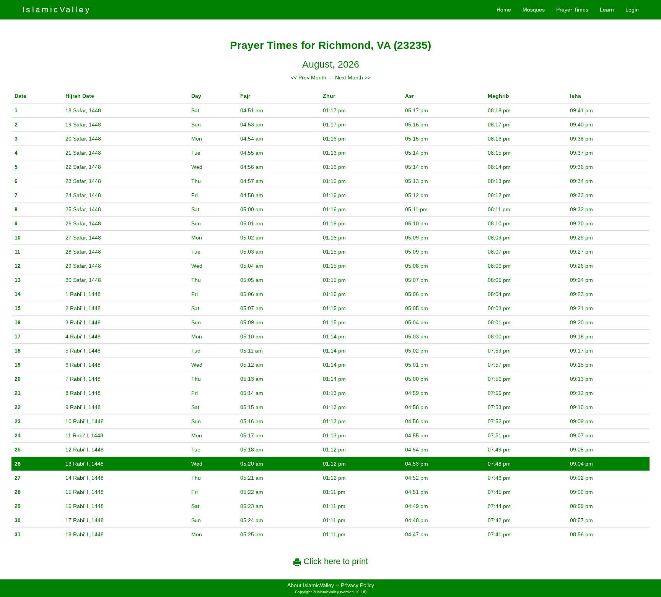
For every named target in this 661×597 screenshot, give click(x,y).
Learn (607, 9)
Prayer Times (572, 9)
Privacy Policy (357, 585)
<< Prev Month (308, 77)
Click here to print (334, 561)
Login (632, 9)
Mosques (534, 9)
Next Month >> (353, 77)
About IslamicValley (310, 585)
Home (504, 9)
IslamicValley (56, 9)
